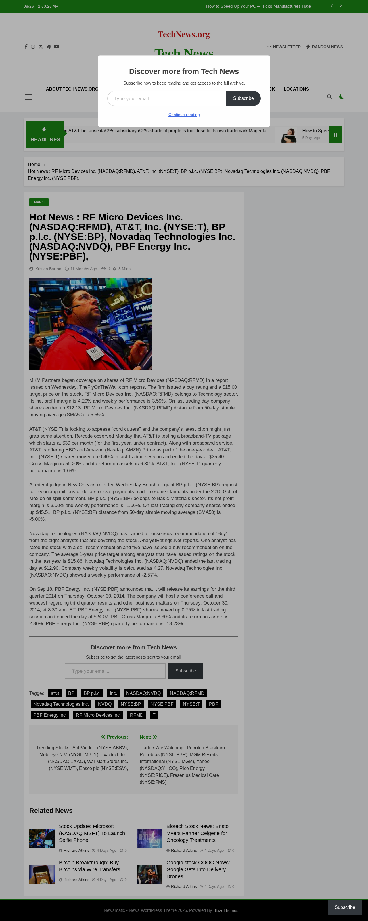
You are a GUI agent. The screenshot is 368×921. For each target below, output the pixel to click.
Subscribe (243, 98)
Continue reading (184, 114)
